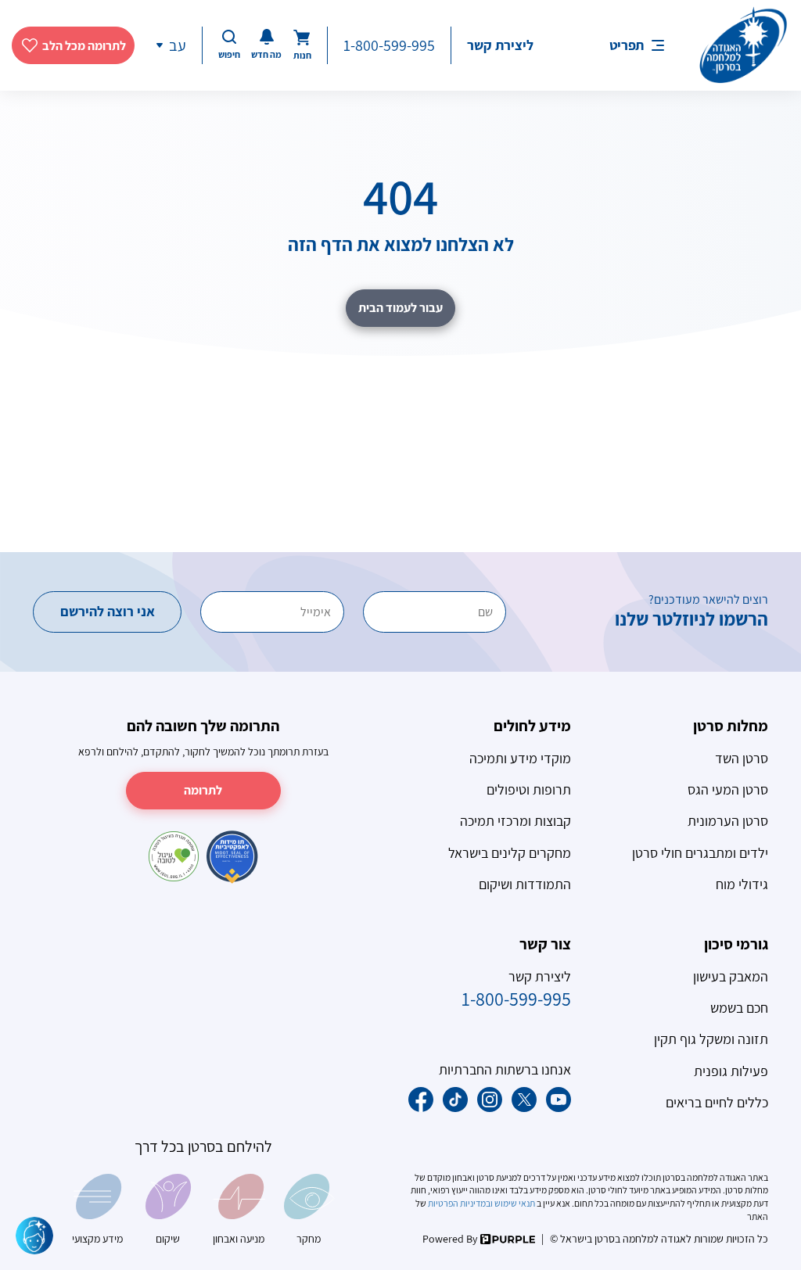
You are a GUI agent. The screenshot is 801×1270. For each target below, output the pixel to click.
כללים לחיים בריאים (717, 1102)
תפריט (626, 45)
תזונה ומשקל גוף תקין (711, 1039)
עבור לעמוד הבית (400, 308)
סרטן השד (741, 758)
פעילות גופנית (731, 1071)
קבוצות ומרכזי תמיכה (515, 821)
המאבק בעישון (730, 976)
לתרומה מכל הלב (84, 46)
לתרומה (203, 790)
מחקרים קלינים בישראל (509, 853)
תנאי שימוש (515, 1203)
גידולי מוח (742, 884)
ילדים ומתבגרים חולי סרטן (700, 853)
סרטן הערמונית (728, 821)
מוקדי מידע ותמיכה (520, 758)
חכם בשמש (739, 1008)
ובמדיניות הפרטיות (459, 1203)
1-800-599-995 (389, 45)
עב (177, 45)
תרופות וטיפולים (529, 789)
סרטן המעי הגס (728, 789)
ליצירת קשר (500, 45)
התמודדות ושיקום (525, 884)
